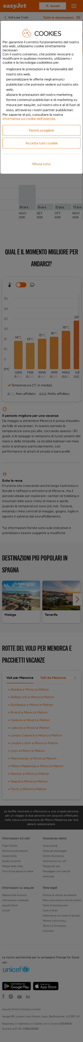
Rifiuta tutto (41, 164)
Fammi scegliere (41, 130)
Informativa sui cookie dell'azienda (29, 119)
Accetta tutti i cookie (42, 143)
